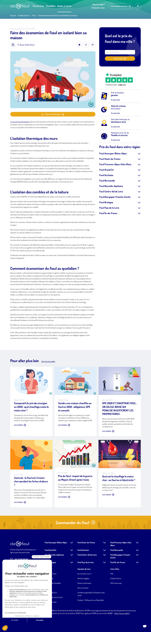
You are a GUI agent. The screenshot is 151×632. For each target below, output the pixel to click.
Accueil (13, 15)
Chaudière (50, 5)
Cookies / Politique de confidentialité (91, 600)
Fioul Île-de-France (108, 213)
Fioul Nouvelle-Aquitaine (111, 185)
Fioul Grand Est (106, 169)
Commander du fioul (72, 522)
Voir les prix (118, 58)
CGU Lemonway (116, 583)
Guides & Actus (64, 5)
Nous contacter (83, 588)
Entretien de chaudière (53, 583)
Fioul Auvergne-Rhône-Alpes (113, 153)
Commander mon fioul (119, 6)
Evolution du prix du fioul (54, 597)
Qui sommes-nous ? (85, 573)
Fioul (34, 15)
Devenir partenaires (84, 583)
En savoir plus (115, 100)
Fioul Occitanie (106, 175)
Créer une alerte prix (53, 114)
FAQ (111, 573)
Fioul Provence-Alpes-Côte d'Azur (115, 164)
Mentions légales (83, 578)
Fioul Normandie (107, 180)
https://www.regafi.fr (122, 613)
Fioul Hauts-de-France (109, 158)
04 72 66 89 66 (21, 559)
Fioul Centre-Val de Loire (111, 191)
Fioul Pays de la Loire (109, 207)
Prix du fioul (38, 5)
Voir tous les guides (48, 361)
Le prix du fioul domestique (20, 122)
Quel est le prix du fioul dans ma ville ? (120, 38)
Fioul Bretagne (106, 202)
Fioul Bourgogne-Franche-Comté (114, 196)
